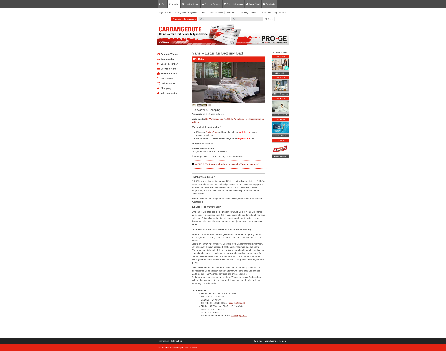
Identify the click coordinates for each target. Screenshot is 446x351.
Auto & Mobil (254, 4)
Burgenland (193, 13)
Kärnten (203, 13)
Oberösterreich (232, 13)
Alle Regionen (180, 13)
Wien (281, 13)
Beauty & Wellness (212, 4)
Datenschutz (176, 341)
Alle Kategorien (169, 93)
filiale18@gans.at (239, 315)
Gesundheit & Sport (235, 4)
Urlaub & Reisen (191, 4)
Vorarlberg (272, 13)
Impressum (164, 341)
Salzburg (244, 13)
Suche (270, 19)
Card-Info (258, 341)
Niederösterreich (216, 13)
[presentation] (194, 82)
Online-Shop (212, 132)
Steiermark (255, 13)
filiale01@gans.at (237, 303)
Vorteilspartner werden (275, 341)
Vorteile (175, 4)
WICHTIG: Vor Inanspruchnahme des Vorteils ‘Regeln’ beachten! (227, 164)
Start (164, 4)
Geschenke (270, 4)
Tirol (264, 13)
